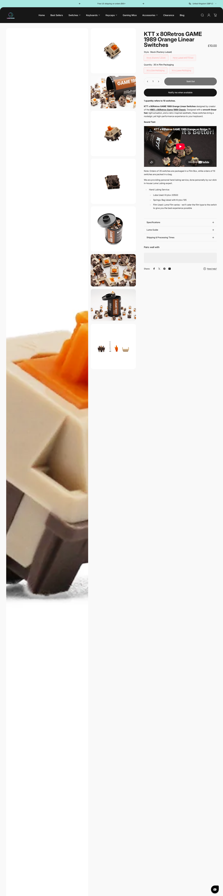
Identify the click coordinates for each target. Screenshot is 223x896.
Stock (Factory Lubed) (156, 58)
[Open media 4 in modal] (113, 133)
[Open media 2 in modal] (113, 50)
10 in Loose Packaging (181, 70)
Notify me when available (180, 92)
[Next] (143, 3)
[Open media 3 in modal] (113, 92)
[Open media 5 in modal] (113, 181)
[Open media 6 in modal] (113, 229)
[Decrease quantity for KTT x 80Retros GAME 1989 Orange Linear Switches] (147, 81)
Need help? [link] (212, 269)
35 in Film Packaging (155, 70)
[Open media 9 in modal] (113, 346)
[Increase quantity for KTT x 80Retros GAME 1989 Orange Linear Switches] (159, 81)
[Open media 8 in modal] (113, 305)
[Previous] (80, 3)
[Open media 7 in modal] (113, 270)
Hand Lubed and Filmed (183, 58)
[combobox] (203, 3)
